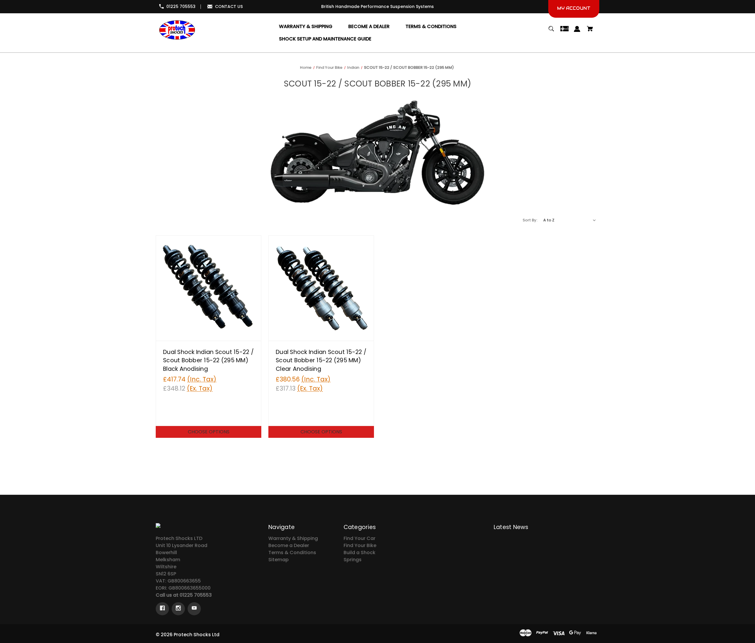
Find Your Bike (360, 545)
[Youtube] (194, 608)
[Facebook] (162, 608)
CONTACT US (229, 6)
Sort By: (530, 220)
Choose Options (208, 431)
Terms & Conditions (292, 552)
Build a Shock (359, 552)
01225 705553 (181, 6)
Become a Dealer (288, 545)
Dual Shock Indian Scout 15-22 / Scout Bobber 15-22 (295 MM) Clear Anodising (321, 360)
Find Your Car (359, 538)
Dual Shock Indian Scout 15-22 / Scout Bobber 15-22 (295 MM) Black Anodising (208, 360)
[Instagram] (178, 608)
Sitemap (278, 559)
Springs (353, 559)
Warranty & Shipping (293, 538)
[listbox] (569, 220)
